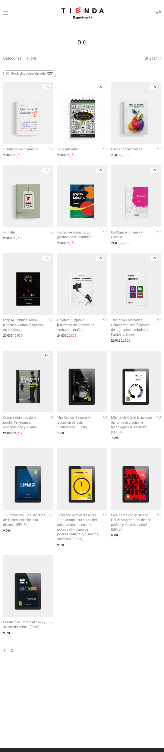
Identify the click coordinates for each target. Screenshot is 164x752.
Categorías (12, 58)
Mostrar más (9, 155)
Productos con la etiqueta (32, 73)
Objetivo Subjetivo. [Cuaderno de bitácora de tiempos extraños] (75, 325)
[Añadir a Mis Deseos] (51, 149)
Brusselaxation (68, 149)
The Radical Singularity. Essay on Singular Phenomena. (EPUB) (74, 422)
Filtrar (31, 58)
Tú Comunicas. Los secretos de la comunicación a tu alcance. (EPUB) (24, 520)
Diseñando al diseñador (20, 149)
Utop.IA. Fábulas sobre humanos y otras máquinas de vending (23, 325)
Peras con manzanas (126, 149)
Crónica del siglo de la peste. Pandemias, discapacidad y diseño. (20, 422)
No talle (9, 232)
